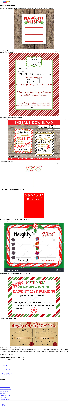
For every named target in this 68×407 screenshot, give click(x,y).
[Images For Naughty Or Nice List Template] (34, 140)
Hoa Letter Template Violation (5, 365)
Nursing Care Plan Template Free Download (5, 389)
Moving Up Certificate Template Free (5, 387)
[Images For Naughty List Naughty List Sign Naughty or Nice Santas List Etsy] (34, 29)
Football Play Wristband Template (4, 391)
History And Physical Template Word (6, 370)
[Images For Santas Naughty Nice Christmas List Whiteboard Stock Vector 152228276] (34, 247)
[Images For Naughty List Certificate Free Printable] (34, 297)
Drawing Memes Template (3, 397)
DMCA (3, 404)
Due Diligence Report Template (4, 385)
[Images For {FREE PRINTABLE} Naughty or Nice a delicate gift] (34, 84)
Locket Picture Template (3, 393)
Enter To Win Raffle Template (5, 366)
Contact (3, 403)
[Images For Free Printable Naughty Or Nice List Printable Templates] (34, 334)
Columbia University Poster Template (5, 399)
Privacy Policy (4, 405)
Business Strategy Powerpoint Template (7, 374)
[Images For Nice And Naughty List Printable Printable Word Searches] (34, 176)
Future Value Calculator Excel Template (7, 373)
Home (2, 402)
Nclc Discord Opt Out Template (6, 369)
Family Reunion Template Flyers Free (5, 395)
